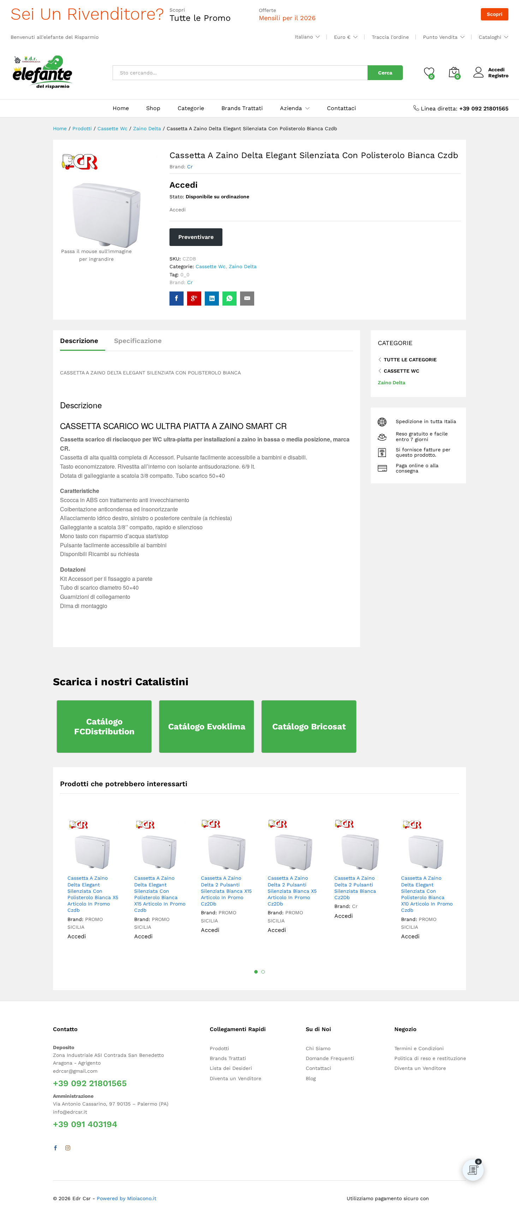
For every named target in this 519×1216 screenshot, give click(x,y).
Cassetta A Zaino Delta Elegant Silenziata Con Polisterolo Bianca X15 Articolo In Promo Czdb (159, 894)
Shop (153, 108)
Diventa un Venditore (235, 1078)
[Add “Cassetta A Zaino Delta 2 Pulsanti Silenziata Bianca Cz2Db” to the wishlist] (365, 863)
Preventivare (196, 237)
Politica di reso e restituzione (430, 1058)
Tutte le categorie (410, 359)
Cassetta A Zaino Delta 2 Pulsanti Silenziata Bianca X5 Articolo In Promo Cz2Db (292, 891)
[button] (112, 863)
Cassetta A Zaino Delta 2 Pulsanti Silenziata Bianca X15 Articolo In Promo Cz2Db (226, 891)
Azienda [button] (291, 108)
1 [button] (256, 972)
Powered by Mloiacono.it (126, 1198)
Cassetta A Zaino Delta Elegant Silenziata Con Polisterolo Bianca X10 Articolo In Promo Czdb (427, 894)
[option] (93, 884)
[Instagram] (67, 1148)
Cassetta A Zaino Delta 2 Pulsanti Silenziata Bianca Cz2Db (355, 887)
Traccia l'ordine (390, 37)
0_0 (185, 274)
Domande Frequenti (330, 1058)
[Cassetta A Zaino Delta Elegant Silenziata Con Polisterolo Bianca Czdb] (176, 298)
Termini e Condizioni (419, 1048)
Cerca (385, 73)
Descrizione (79, 340)
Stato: (176, 196)
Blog (311, 1078)
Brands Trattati (242, 108)
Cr (190, 166)
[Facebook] (55, 1148)
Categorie (191, 108)
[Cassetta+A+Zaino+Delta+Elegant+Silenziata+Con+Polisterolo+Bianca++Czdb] (212, 298)
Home (121, 108)
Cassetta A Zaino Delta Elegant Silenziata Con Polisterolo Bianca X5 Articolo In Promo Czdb (92, 894)
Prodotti (219, 1048)
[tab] (82, 343)
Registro (498, 75)
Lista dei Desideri (231, 1068)
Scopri (494, 14)
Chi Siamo (318, 1048)
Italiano (304, 36)
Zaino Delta (243, 266)
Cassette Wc (211, 266)
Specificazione (138, 340)
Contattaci (341, 108)
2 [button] (263, 972)
